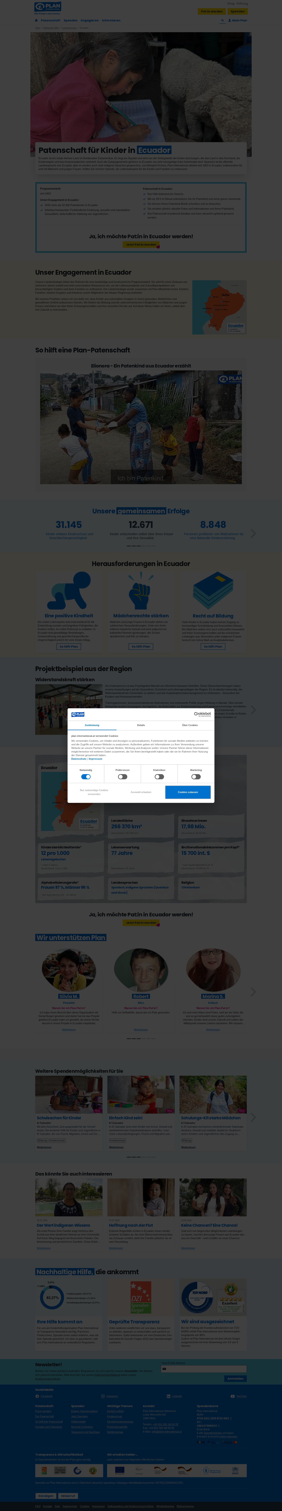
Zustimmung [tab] (92, 725)
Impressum (95, 759)
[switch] (122, 776)
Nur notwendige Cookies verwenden (94, 792)
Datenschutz (79, 759)
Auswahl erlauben (141, 792)
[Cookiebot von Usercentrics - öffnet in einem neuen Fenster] (196, 714)
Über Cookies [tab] (190, 725)
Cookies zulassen (188, 792)
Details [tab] (141, 725)
